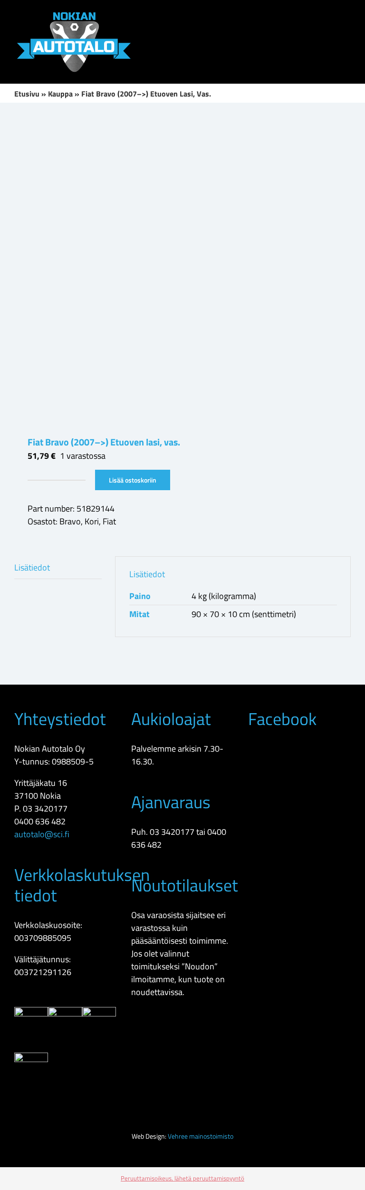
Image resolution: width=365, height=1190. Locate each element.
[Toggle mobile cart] (313, 14)
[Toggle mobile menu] (347, 14)
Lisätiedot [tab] (32, 567)
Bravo (70, 521)
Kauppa (60, 93)
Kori (92, 521)
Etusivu (26, 93)
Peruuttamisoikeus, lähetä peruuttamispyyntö (182, 1178)
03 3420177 (45, 808)
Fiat (109, 521)
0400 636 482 (40, 821)
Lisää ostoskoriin (132, 480)
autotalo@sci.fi (41, 834)
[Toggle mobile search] (330, 14)
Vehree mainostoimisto (200, 1136)
